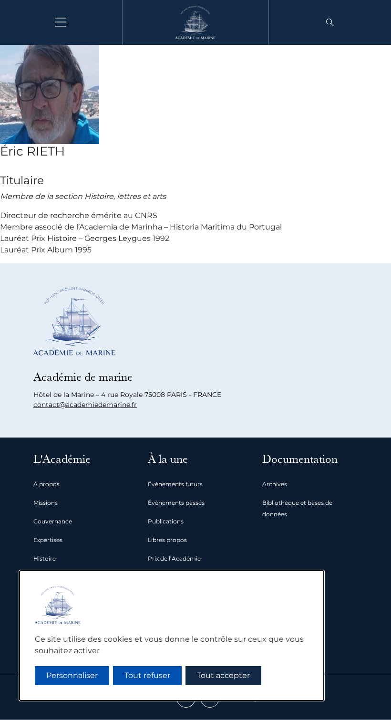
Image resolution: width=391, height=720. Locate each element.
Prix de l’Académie (174, 558)
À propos (46, 484)
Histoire (44, 558)
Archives (274, 484)
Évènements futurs (175, 484)
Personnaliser (72, 675)
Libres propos (167, 539)
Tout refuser (147, 675)
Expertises (47, 539)
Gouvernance (52, 521)
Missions (45, 502)
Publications (166, 521)
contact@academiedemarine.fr (85, 404)
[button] (330, 22)
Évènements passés (176, 502)
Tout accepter (223, 675)
